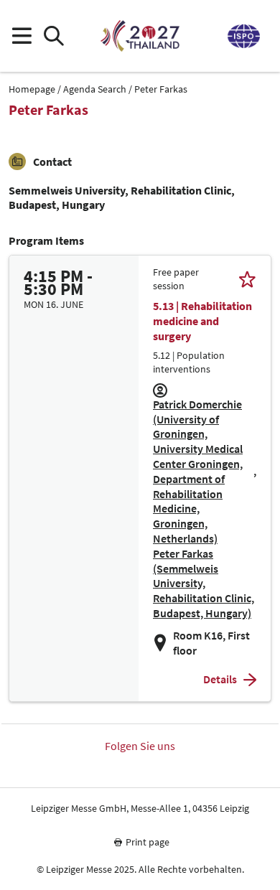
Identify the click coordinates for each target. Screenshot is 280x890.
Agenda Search (94, 89)
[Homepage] (139, 36)
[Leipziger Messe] (242, 36)
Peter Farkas (160, 89)
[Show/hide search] (53, 36)
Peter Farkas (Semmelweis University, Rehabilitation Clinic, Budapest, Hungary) (203, 583)
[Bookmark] (247, 279)
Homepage (32, 89)
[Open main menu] (21, 36)
